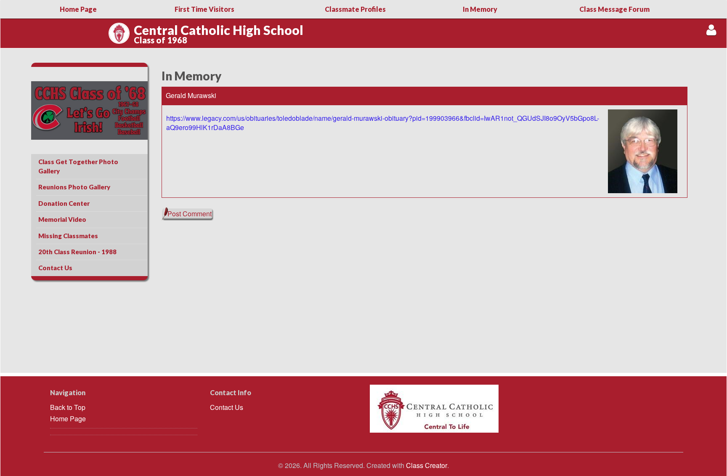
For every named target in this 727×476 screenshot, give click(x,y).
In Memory (480, 9)
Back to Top (67, 407)
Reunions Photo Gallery (74, 187)
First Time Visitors (204, 9)
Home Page (78, 9)
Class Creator (426, 465)
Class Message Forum (614, 9)
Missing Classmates (68, 235)
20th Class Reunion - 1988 (77, 251)
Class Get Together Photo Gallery (78, 166)
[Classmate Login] (711, 30)
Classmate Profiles (355, 9)
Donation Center (64, 203)
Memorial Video (62, 219)
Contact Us (55, 267)
